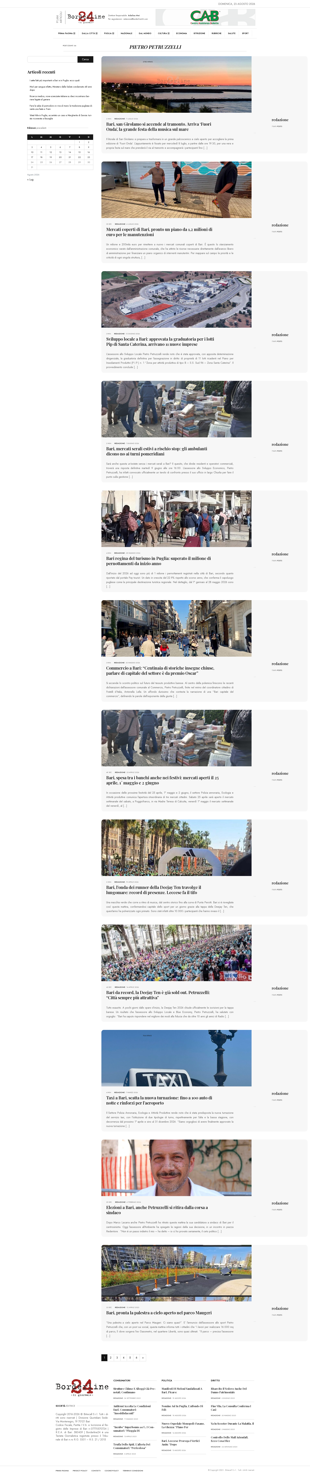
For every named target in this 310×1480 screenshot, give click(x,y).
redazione (119, 118)
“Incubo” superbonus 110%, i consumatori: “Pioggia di (134, 1428)
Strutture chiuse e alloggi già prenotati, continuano (134, 1390)
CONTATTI (96, 1470)
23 (89, 157)
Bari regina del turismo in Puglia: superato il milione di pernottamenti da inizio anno (158, 560)
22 (79, 157)
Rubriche (216, 33)
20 (60, 157)
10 (32, 152)
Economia (181, 33)
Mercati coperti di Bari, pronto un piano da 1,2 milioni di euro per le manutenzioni (159, 231)
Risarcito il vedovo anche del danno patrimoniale (229, 1390)
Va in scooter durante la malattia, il (232, 1423)
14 (70, 152)
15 (79, 152)
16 (89, 152)
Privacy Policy (80, 1470)
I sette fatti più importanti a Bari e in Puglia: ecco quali (55, 80)
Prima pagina (65, 33)
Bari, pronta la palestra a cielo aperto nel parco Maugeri (159, 1312)
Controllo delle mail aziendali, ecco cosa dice (229, 1439)
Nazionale (126, 33)
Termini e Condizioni (133, 1470)
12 (51, 152)
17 (32, 157)
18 (41, 157)
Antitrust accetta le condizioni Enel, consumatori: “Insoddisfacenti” (132, 1409)
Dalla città (88, 33)
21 (70, 157)
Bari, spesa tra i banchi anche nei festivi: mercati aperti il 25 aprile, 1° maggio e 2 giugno (162, 780)
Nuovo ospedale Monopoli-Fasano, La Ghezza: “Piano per (183, 1425)
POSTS (279, 126)
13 (60, 152)
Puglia (108, 33)
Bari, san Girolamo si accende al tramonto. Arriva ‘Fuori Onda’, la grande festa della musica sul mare (158, 126)
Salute (231, 33)
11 (41, 152)
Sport (245, 33)
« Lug (30, 179)
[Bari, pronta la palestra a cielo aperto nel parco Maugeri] (176, 1273)
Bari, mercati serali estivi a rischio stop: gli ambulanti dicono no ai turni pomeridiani (156, 451)
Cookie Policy (112, 1470)
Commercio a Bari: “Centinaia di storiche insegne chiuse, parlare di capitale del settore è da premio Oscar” (160, 670)
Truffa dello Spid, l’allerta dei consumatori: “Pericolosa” (131, 1446)
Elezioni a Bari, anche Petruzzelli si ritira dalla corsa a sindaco (157, 1209)
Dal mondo (145, 33)
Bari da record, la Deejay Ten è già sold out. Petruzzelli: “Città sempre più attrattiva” (158, 995)
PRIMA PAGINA (62, 1470)
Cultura (162, 33)
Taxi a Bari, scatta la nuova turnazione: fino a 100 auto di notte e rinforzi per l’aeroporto (159, 1100)
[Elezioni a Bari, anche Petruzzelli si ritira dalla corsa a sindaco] (176, 1167)
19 (51, 157)
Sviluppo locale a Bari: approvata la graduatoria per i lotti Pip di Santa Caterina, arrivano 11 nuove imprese (160, 341)
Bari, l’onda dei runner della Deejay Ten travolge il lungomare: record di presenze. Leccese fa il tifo (153, 889)
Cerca (85, 59)
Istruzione (199, 33)
